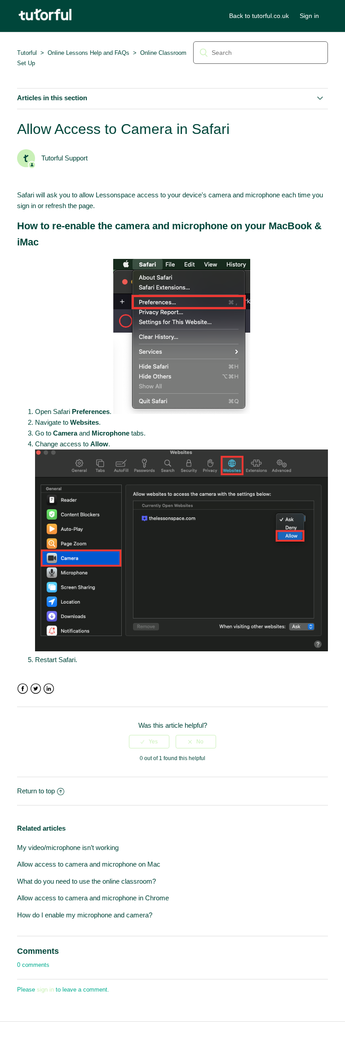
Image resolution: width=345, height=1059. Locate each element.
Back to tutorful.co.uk (259, 15)
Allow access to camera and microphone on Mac (88, 864)
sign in (45, 989)
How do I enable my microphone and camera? (84, 915)
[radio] (149, 741)
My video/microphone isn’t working (68, 847)
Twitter (35, 688)
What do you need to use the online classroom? (86, 881)
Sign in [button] (309, 15)
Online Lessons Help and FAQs (88, 52)
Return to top (36, 791)
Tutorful (27, 52)
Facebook (22, 688)
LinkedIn (48, 688)
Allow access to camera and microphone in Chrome (93, 898)
